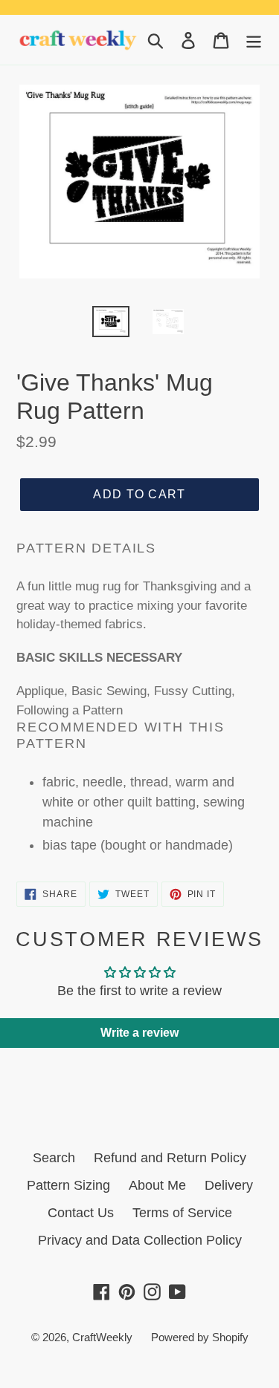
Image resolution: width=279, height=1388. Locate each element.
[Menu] (253, 39)
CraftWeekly (102, 1337)
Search (54, 1157)
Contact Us (81, 1212)
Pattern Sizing (68, 1185)
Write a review (139, 1032)
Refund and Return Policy (170, 1157)
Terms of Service (182, 1212)
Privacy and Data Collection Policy (140, 1240)
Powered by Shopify (199, 1337)
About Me (157, 1185)
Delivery (229, 1185)
